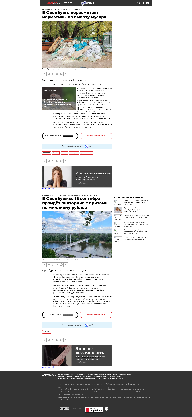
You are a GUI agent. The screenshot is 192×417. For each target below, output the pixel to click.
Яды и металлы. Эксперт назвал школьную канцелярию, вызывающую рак (135, 209)
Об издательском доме (66, 374)
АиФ (93, 69)
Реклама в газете (115, 376)
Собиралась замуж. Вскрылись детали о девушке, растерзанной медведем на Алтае (135, 231)
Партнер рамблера (77, 408)
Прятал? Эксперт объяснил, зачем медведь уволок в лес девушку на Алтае (135, 239)
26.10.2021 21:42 (47, 9)
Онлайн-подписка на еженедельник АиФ (102, 374)
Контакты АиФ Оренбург (83, 376)
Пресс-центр (81, 374)
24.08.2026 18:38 (47, 195)
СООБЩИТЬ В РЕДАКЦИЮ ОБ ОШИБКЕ (111, 378)
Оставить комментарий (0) (96, 136)
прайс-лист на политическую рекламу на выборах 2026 (77, 378)
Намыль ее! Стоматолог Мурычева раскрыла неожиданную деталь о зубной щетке (136, 202)
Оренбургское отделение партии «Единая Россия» (60, 259)
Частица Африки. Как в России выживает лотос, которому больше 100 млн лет (136, 224)
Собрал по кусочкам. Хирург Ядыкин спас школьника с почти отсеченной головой (137, 217)
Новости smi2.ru (49, 188)
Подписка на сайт (125, 374)
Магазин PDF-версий (65, 376)
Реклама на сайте (100, 376)
